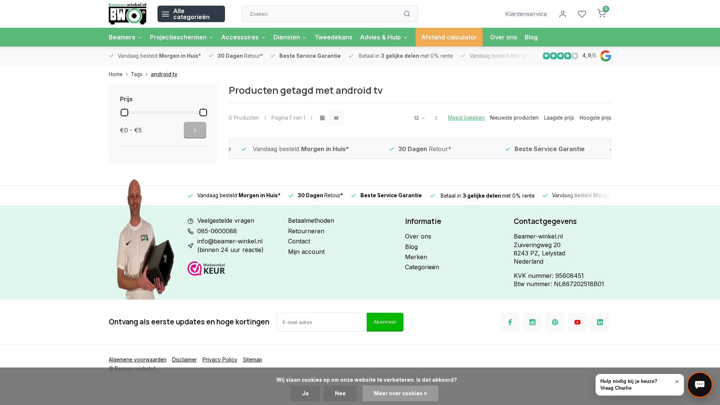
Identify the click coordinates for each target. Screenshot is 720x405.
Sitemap (252, 360)
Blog (531, 37)
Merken (416, 257)
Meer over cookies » (400, 393)
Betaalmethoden (311, 220)
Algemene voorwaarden (137, 360)
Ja (305, 393)
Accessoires (240, 37)
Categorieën (422, 267)
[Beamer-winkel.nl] (127, 14)
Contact (299, 241)
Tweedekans (333, 37)
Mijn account (306, 251)
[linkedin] (600, 322)
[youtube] (577, 322)
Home (116, 74)
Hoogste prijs (595, 118)
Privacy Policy (219, 360)
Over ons (503, 37)
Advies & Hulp (380, 37)
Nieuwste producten (514, 118)
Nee (340, 393)
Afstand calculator (449, 37)
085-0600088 (217, 231)
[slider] (124, 112)
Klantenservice (526, 14)
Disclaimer (184, 360)
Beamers (122, 37)
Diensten (286, 37)
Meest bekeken (466, 118)
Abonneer (385, 322)
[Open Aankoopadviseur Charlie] (700, 385)
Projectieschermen (178, 37)
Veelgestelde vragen (225, 220)
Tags (136, 74)
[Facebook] (510, 322)
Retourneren (306, 231)
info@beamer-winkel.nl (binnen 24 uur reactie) (230, 245)
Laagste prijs (559, 118)
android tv (164, 74)
